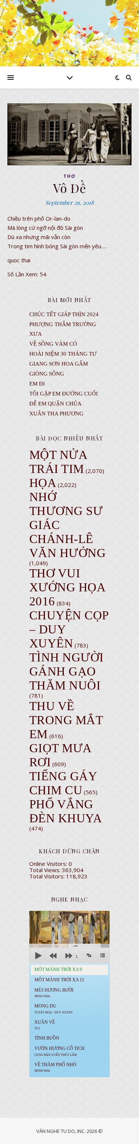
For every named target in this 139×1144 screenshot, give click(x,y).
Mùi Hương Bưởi (53, 993)
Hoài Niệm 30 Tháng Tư (63, 354)
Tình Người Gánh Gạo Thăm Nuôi (66, 671)
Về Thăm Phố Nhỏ (55, 1067)
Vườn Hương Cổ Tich (59, 1051)
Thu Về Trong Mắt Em (66, 720)
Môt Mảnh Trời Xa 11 (59, 979)
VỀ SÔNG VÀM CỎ (53, 344)
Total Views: (45, 870)
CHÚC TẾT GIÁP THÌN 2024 (64, 314)
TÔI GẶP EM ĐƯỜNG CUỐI (63, 394)
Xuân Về (44, 1025)
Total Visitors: (47, 876)
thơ (69, 176)
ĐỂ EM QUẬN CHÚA (55, 404)
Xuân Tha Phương (56, 414)
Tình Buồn (46, 1038)
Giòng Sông (46, 374)
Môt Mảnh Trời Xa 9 (58, 969)
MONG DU (53, 1008)
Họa (43, 483)
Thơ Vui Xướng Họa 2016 (67, 587)
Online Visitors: (49, 863)
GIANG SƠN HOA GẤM (58, 364)
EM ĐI (37, 384)
